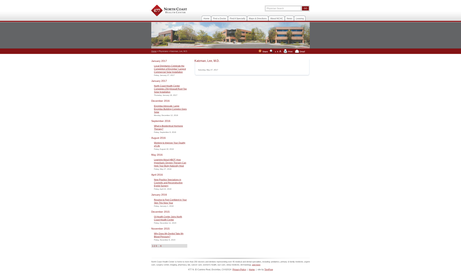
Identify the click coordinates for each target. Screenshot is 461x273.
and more (256, 265)
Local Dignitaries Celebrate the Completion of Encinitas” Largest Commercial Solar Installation (170, 69)
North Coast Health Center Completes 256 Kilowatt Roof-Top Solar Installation (170, 89)
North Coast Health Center (169, 11)
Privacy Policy (239, 269)
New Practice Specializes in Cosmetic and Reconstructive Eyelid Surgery (168, 182)
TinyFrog (268, 269)
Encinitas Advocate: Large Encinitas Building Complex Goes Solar (170, 109)
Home (252, 269)
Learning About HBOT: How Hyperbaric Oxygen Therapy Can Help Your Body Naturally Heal (170, 163)
